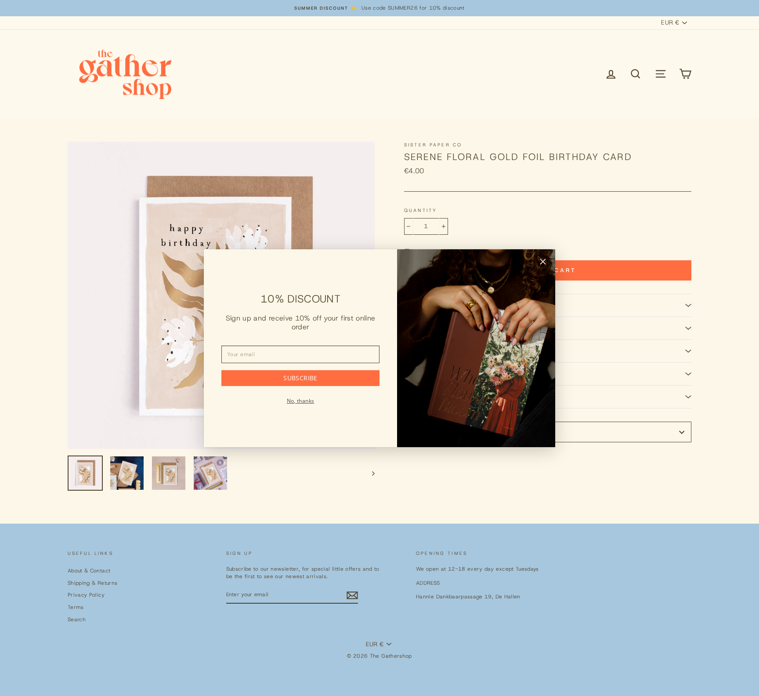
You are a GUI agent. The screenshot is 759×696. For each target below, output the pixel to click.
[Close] (542, 263)
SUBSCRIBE (300, 378)
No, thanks (300, 400)
